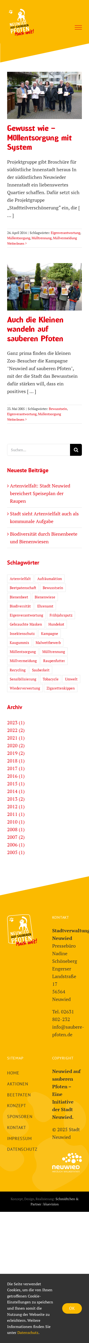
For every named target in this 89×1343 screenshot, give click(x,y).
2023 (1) (16, 722)
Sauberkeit (41, 670)
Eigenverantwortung (65, 232)
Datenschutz (27, 1332)
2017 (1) (16, 768)
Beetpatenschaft (23, 587)
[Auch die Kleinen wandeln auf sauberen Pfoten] (44, 286)
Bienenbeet (19, 597)
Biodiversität (20, 606)
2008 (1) (16, 829)
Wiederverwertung (25, 688)
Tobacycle (51, 679)
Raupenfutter (54, 660)
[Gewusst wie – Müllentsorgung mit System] (44, 95)
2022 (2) (16, 730)
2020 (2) (16, 745)
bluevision (51, 1204)
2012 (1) (16, 806)
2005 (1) (16, 852)
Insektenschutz (22, 633)
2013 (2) (16, 799)
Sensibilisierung (23, 679)
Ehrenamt (45, 606)
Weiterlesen (15, 243)
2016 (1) (16, 776)
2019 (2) (16, 753)
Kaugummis (19, 642)
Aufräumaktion (49, 578)
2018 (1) (16, 760)
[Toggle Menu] (78, 27)
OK (72, 1308)
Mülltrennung (42, 238)
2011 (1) (16, 814)
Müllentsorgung (18, 238)
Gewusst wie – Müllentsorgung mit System (45, 82)
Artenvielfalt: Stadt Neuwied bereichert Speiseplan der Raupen (40, 493)
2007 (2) (16, 837)
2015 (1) (16, 783)
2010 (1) (16, 822)
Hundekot (56, 624)
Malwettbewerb (48, 642)
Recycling (18, 670)
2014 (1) (16, 791)
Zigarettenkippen (61, 688)
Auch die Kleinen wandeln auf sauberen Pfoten (45, 273)
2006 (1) (16, 844)
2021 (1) (16, 738)
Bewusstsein (58, 408)
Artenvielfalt (20, 578)
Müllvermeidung (65, 238)
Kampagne (49, 633)
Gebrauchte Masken (26, 624)
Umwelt (71, 679)
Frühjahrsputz (61, 615)
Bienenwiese (45, 597)
